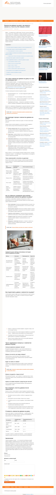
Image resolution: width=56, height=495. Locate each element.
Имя (5, 460)
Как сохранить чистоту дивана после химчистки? (16, 70)
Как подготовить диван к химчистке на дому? (15, 57)
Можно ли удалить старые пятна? (14, 66)
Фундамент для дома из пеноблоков (45, 59)
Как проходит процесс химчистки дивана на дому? (16, 49)
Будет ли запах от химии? (12, 65)
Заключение (8, 74)
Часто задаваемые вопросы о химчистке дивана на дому (17, 59)
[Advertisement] (28, 13)
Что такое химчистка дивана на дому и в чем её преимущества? (19, 47)
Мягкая (26, 20)
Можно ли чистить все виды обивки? (14, 63)
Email (16, 460)
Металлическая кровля (14, 20)
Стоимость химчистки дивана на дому (13, 72)
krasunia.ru (28, 494)
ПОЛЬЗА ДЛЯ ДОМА (47, 3)
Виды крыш (7, 20)
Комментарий (7, 463)
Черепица (21, 20)
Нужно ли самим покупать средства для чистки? (16, 68)
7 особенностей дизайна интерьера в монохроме (44, 107)
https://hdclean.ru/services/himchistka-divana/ (16, 87)
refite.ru (32, 494)
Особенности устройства (33, 20)
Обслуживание (41, 20)
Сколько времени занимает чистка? (14, 61)
